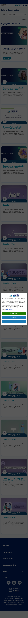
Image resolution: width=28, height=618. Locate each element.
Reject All (14, 317)
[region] (14, 309)
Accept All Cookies (14, 313)
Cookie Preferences (14, 321)
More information (10, 309)
